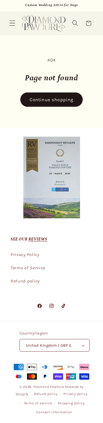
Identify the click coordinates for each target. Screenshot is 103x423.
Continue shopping (52, 99)
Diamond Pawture (49, 387)
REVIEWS (38, 239)
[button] (12, 23)
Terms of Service (28, 267)
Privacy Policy (25, 254)
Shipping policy (71, 403)
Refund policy (25, 280)
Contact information (54, 412)
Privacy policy (75, 394)
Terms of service (38, 403)
